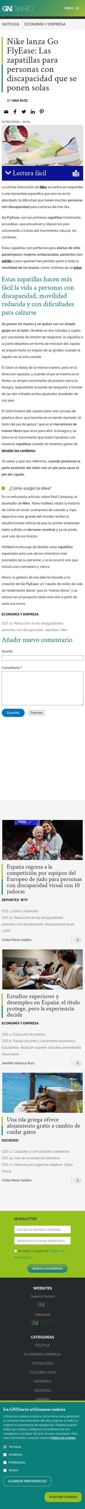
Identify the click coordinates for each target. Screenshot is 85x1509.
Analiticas (15, 1454)
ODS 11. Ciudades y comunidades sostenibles (36, 1151)
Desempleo (10, 1054)
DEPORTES (10, 900)
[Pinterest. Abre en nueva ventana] (41, 111)
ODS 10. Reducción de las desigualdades (32, 623)
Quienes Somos (43, 1296)
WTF (24, 900)
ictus (77, 268)
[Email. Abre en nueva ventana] (6, 111)
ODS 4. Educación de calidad (23, 1034)
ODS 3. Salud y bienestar (20, 911)
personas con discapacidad (22, 630)
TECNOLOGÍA (42, 1363)
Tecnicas (15, 1447)
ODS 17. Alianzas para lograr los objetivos (32, 1165)
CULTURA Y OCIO (42, 1372)
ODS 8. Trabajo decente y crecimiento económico (38, 1041)
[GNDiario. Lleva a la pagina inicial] (17, 9)
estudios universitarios (64, 1047)
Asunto (7, 651)
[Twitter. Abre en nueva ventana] (23, 111)
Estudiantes (10, 1047)
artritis (7, 261)
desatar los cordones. (19, 451)
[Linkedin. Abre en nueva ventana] (32, 111)
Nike (43, 187)
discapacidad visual (59, 924)
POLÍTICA (42, 1345)
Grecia (6, 1171)
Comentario (11, 668)
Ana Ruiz (20, 101)
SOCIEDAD (10, 1140)
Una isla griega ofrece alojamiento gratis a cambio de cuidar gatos (43, 1126)
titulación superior (34, 1047)
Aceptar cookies (63, 1497)
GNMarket (42, 1315)
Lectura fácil (28, 173)
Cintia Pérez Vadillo (17, 940)
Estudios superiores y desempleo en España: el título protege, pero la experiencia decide (43, 1005)
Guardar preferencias (27, 1481)
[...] (42, 1306)
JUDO (6, 931)
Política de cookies (63, 1438)
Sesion (13, 1470)
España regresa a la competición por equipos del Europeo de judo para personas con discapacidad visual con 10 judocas (44, 879)
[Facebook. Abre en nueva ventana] (15, 111)
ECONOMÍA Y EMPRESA (45, 24)
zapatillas (52, 630)
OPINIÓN (42, 1400)
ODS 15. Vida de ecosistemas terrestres (31, 1158)
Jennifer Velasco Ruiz (18, 1063)
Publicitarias (17, 1462)
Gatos (68, 1165)
